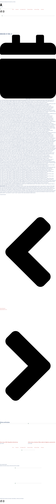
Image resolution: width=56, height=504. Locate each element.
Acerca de (17, 9)
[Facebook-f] (1, 501)
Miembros (1, 6)
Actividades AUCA (23, 9)
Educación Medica (30, 9)
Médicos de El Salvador (20, 498)
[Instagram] (3, 501)
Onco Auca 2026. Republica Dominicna (9, 442)
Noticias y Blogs (36, 9)
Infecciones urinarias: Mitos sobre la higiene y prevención (41, 442)
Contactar (42, 9)
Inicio (13, 9)
